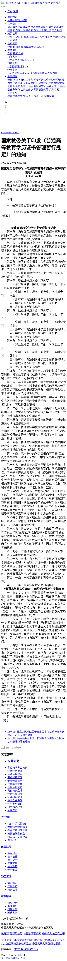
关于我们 (12, 23)
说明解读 (12, 40)
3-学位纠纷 (39, 73)
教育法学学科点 (22, 30)
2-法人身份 (26, 73)
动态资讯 (12, 43)
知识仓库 (28, 96)
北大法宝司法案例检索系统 (16, 943)
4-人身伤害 (51, 73)
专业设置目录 (30, 83)
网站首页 (12, 17)
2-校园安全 (24, 60)
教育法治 (39, 46)
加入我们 (57, 30)
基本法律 (29, 37)
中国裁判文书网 (23, 940)
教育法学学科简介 (38, 27)
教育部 (5, 933)
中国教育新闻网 (32, 933)
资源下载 (39, 96)
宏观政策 (29, 46)
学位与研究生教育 (23, 79)
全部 (9, 37)
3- (31, 60)
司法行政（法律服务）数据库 (48, 940)
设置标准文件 (46, 83)
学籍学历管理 (41, 79)
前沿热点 (18, 46)
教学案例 (12, 50)
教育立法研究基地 (17, 830)
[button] (6, 132)
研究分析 (18, 53)
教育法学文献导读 (41, 30)
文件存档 (54, 89)
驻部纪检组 (16, 933)
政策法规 (12, 33)
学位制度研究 (36, 86)
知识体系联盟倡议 (17, 20)
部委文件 (50, 37)
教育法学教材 (14, 96)
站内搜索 (49, 96)
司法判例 (12, 63)
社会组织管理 (51, 86)
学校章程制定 (14, 787)
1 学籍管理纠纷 (15, 66)
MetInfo (18, 955)
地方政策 (60, 37)
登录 (9, 11)
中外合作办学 (14, 800)
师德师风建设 (56, 79)
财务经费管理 (14, 83)
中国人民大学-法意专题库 (46, 943)
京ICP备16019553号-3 (26, 949)
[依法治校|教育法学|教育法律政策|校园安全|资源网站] (33, 3)
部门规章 (39, 37)
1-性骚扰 (12, 60)
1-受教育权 (13, 73)
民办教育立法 (20, 86)
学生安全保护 (25, 89)
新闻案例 (12, 56)
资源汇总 (12, 93)
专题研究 (12, 76)
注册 (15, 11)
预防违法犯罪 (41, 89)
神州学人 (47, 933)
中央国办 (18, 37)
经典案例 (12, 69)
